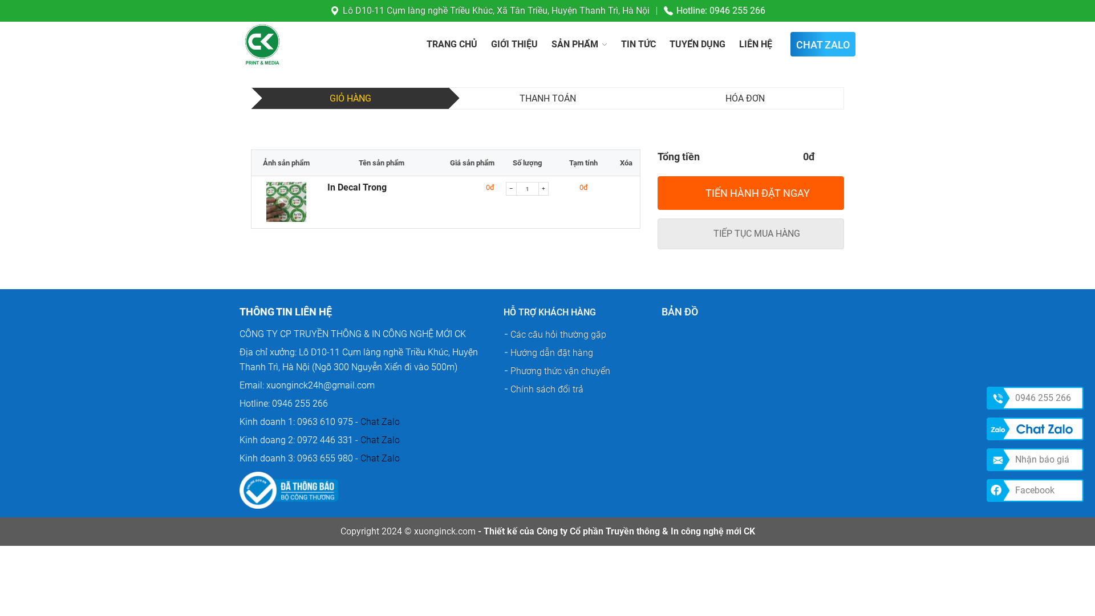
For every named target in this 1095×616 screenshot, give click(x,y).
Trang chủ (452, 44)
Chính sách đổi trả (546, 389)
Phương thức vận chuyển (560, 371)
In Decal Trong (357, 187)
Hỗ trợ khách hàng (550, 312)
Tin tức (638, 44)
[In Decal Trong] (286, 203)
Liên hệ (755, 44)
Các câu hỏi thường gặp (558, 334)
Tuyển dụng (697, 44)
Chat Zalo (380, 421)
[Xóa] (626, 187)
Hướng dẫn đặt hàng (551, 352)
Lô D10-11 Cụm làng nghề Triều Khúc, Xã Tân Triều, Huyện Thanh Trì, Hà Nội (496, 10)
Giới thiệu (514, 44)
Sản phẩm (574, 44)
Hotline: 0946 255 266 (720, 10)
